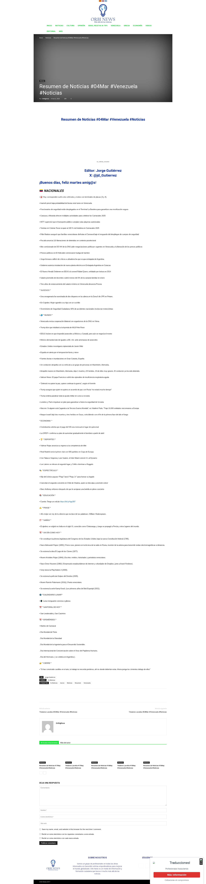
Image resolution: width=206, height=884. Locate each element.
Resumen (78, 683)
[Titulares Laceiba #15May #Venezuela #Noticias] (129, 756)
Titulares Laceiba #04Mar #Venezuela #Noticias (148, 712)
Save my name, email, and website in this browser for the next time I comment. (71, 829)
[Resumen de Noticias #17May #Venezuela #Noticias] (51, 756)
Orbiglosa (45, 99)
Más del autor (65, 743)
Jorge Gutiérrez (50, 677)
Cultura (70, 25)
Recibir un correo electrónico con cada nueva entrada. (60, 838)
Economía (137, 25)
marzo (62, 683)
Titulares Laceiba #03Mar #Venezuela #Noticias (58, 712)
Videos (149, 25)
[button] (164, 26)
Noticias (59, 25)
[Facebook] (141, 865)
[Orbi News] (103, 13)
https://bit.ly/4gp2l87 (67, 502)
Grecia (127, 25)
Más (61, 31)
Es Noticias (51, 680)
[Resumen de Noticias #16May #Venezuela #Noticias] (103, 756)
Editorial (51, 31)
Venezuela (115, 25)
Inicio (49, 25)
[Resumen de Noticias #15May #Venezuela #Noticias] (155, 756)
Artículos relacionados (49, 743)
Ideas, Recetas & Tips (97, 25)
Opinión (81, 25)
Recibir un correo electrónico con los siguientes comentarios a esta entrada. (68, 834)
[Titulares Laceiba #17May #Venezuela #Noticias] (77, 756)
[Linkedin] (147, 865)
